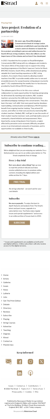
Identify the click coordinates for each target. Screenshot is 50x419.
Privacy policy (17, 392)
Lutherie (6, 293)
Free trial (19, 182)
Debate (6, 304)
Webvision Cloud (30, 411)
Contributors (33, 386)
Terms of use (38, 389)
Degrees (6, 334)
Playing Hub (6, 23)
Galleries (7, 282)
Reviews (6, 311)
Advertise (7, 326)
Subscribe (19, 222)
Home (5, 275)
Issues (5, 286)
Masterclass (8, 345)
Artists (6, 278)
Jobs (5, 297)
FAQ (36, 392)
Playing (6, 319)
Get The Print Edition (12, 300)
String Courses (9, 322)
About (5, 337)
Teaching (7, 330)
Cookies (28, 392)
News (5, 289)
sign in (36, 137)
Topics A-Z (25, 389)
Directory (7, 308)
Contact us (7, 341)
